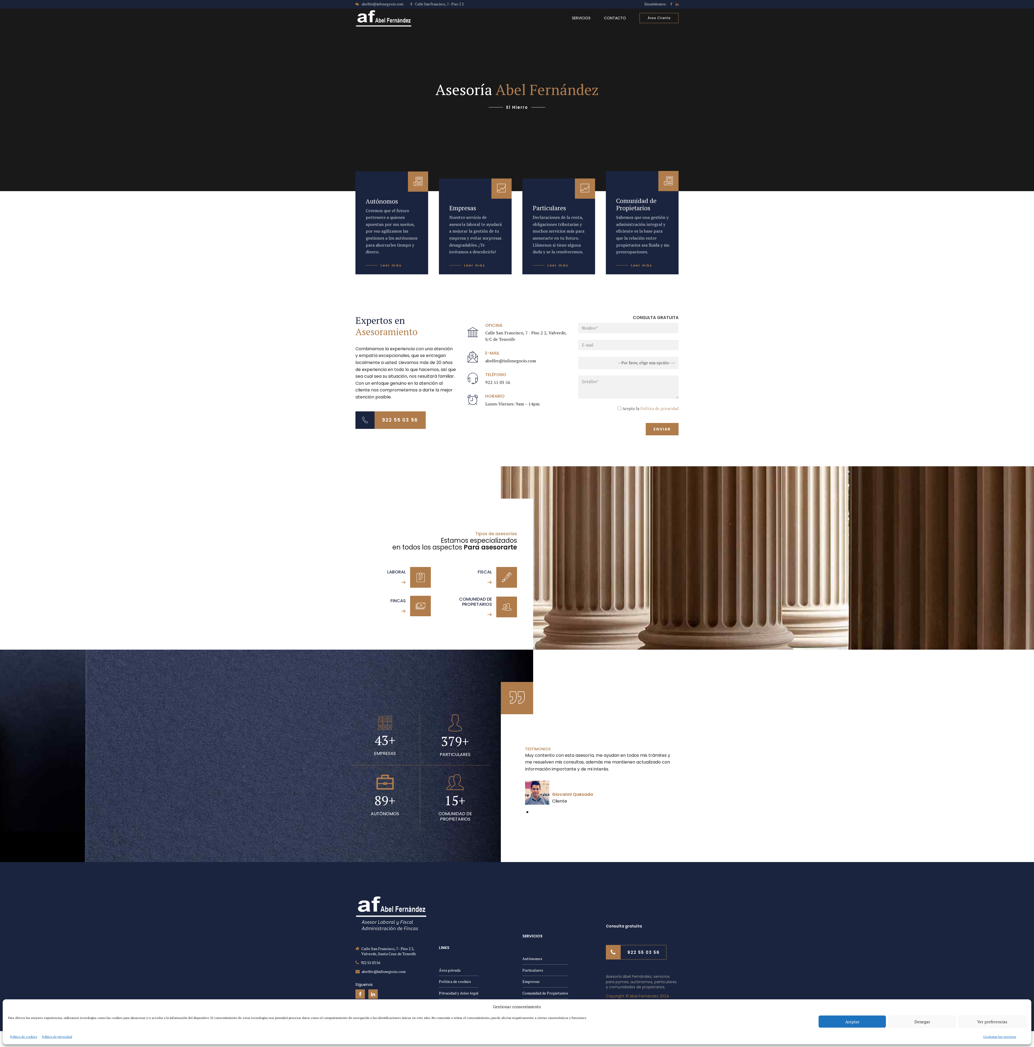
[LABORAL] (420, 577)
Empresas (531, 981)
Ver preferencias (992, 1021)
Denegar (922, 1021)
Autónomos (532, 958)
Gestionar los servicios (999, 1037)
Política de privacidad (57, 1037)
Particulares (532, 970)
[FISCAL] (506, 577)
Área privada (449, 970)
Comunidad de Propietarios (545, 993)
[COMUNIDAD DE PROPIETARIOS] (506, 607)
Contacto (615, 18)
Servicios (581, 18)
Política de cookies (23, 1037)
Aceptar (852, 1021)
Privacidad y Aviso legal (458, 993)
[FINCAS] (420, 606)
